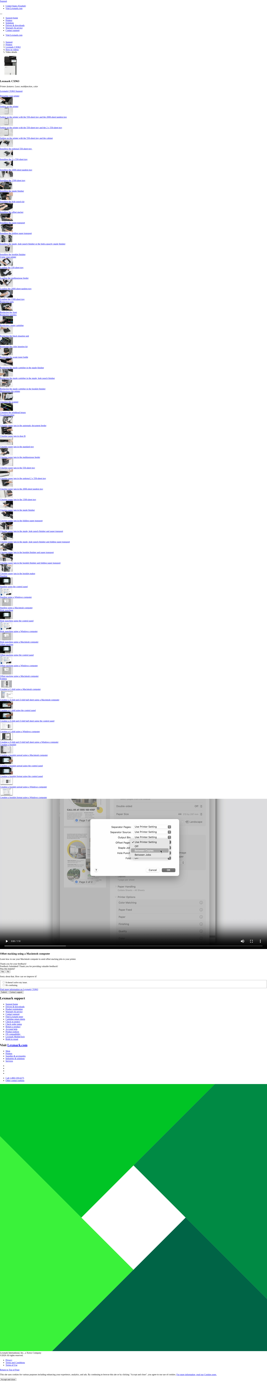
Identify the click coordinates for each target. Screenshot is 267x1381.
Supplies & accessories (16, 1056)
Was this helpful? (7, 969)
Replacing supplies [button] (8, 315)
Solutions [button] (10, 23)
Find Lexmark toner (14, 1016)
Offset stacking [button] (6, 644)
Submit (4, 992)
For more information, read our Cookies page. (196, 1374)
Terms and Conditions (15, 1362)
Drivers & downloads (15, 1006)
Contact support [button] (12, 30)
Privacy (9, 1360)
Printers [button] (9, 20)
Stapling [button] (3, 576)
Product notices (12, 1031)
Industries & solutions (15, 1058)
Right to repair (12, 1039)
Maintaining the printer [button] (10, 391)
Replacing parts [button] (7, 302)
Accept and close (8, 1379)
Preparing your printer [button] (9, 96)
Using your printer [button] (8, 257)
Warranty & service (14, 1011)
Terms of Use (11, 1365)
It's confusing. (12, 985)
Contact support (16, 992)
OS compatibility (13, 1034)
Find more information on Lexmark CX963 (19, 989)
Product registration (14, 1009)
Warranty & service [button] (14, 28)
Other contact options (15, 1080)
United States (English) (16, 6)
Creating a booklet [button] (8, 744)
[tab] (133, 96)
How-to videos (12, 49)
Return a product (13, 1026)
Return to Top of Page (9, 1370)
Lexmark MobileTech (15, 1037)
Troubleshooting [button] (7, 415)
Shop (8, 1051)
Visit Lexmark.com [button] (14, 8)
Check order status (14, 1024)
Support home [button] (12, 18)
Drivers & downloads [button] (15, 25)
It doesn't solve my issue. (16, 982)
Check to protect (13, 1021)
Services (9, 1061)
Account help (11, 1029)
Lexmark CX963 (13, 47)
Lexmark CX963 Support (11, 91)
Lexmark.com (17, 1045)
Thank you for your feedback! (13, 964)
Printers (9, 44)
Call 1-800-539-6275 (15, 1078)
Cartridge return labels (15, 1019)
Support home (12, 1004)
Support (9, 42)
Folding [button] (3, 678)
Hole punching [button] (6, 610)
